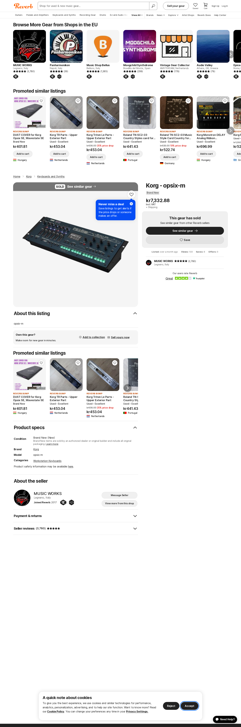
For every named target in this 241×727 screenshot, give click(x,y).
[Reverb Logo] (23, 6)
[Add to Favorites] (41, 100)
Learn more (52, 444)
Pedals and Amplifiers (37, 15)
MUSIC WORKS (163, 261)
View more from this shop (119, 503)
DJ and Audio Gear (119, 15)
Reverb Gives (204, 15)
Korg (36, 449)
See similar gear (79, 187)
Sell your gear (176, 6)
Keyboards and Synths (64, 15)
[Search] (153, 6)
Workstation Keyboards (47, 461)
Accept (189, 706)
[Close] (131, 203)
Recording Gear (88, 15)
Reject (171, 706)
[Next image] (41, 112)
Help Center (220, 15)
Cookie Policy (55, 711)
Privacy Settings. (137, 711)
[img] (180, 261)
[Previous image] (17, 112)
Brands (150, 15)
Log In (225, 6)
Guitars (18, 15)
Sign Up (215, 6)
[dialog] (120, 705)
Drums (103, 15)
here (70, 466)
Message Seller (119, 495)
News (159, 15)
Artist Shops (188, 15)
